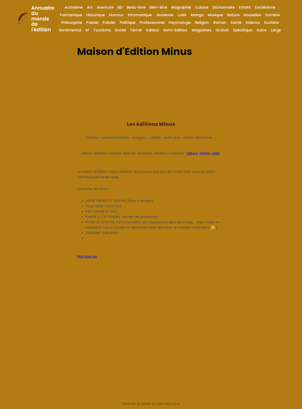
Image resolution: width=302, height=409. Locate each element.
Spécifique (242, 30)
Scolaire (271, 22)
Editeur (152, 30)
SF (87, 30)
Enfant (245, 7)
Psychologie (180, 22)
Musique (215, 14)
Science (253, 22)
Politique (128, 22)
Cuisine (202, 7)
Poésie (92, 22)
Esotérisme (265, 7)
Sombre (272, 14)
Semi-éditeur (175, 30)
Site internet (87, 256)
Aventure (105, 7)
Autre (261, 30)
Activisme (74, 7)
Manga (197, 14)
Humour (116, 14)
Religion (202, 22)
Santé (236, 22)
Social (120, 30)
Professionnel (152, 22)
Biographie (181, 7)
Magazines (201, 30)
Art (90, 7)
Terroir (136, 30)
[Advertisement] (151, 87)
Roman (219, 22)
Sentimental (70, 30)
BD (120, 7)
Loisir (182, 14)
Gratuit (222, 30)
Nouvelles (252, 14)
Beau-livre (136, 7)
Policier (109, 22)
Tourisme (102, 30)
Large (276, 30)
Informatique (140, 14)
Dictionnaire (224, 7)
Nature (233, 14)
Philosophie (71, 22)
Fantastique (71, 14)
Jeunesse (164, 14)
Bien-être (158, 7)
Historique (95, 14)
